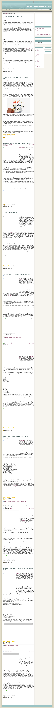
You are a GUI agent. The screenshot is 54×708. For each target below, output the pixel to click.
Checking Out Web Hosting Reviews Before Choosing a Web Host (17, 78)
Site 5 (6, 699)
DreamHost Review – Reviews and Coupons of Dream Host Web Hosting (18, 569)
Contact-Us (8, 9)
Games (37, 55)
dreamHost (7, 645)
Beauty (37, 50)
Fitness (37, 54)
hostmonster (11, 501)
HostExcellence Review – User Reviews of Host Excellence (17, 143)
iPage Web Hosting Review (9, 342)
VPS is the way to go (28, 48)
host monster (7, 501)
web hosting (24, 208)
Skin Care (37, 62)
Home (3, 9)
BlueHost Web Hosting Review (10, 212)
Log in (47, 52)
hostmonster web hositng (22, 501)
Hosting (7, 18)
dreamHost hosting (11, 645)
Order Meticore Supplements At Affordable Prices (43, 34)
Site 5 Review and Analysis (9, 650)
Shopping (37, 61)
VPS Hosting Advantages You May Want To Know (15, 16)
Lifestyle (37, 60)
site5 (8, 699)
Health (37, 56)
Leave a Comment (31, 79)
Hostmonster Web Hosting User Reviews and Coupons (15, 436)
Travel (37, 65)
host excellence (7, 208)
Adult (37, 49)
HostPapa (13, 337)
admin (11, 79)
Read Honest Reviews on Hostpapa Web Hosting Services (16, 274)
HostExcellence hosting (18, 208)
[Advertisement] (42, 19)
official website (26, 574)
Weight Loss (38, 66)
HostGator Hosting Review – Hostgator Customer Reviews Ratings (16, 506)
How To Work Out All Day (40, 28)
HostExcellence (12, 208)
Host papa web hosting (8, 337)
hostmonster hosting (16, 501)
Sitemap (12, 9)
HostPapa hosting (18, 337)
